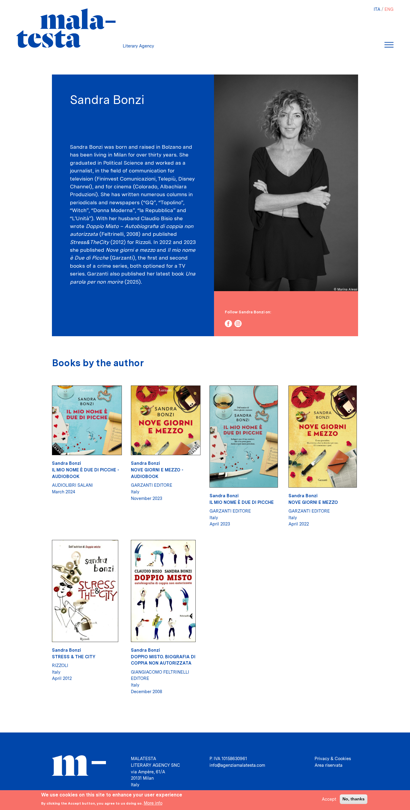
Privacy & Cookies (333, 758)
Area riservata (328, 765)
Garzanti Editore (151, 485)
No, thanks (353, 798)
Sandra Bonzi (66, 463)
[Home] (66, 28)
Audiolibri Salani (72, 485)
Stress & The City (73, 656)
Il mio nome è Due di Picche (242, 502)
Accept (329, 799)
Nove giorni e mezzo (313, 502)
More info (153, 802)
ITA (377, 9)
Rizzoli (60, 665)
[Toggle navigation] (388, 44)
